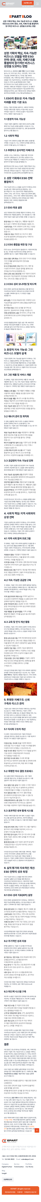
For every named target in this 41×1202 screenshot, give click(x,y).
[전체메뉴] (37, 4)
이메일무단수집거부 (30, 1192)
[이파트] (8, 3)
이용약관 (20, 1192)
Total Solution (19, 1167)
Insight (4, 1173)
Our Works (29, 1167)
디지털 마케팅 (8, 1120)
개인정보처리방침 (10, 1192)
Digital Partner (7, 1167)
